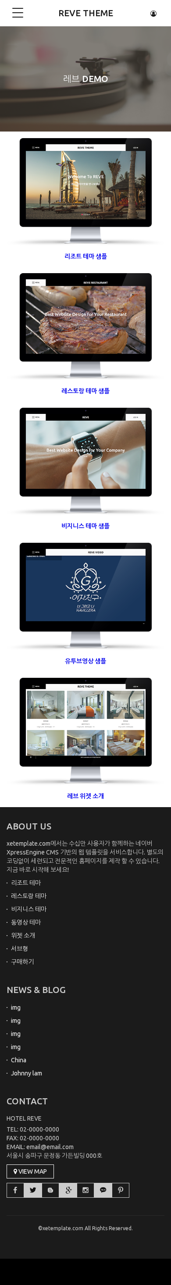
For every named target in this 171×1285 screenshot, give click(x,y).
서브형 (19, 948)
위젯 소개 (23, 935)
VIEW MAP (32, 1171)
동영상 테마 (26, 922)
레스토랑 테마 (28, 896)
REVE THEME (85, 13)
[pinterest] (120, 1190)
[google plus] (68, 1190)
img (16, 1007)
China (18, 1060)
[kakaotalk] (103, 1190)
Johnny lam (26, 1073)
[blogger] (50, 1190)
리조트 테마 (26, 882)
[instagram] (85, 1190)
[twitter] (33, 1190)
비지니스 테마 (28, 909)
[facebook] (15, 1190)
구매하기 (22, 961)
